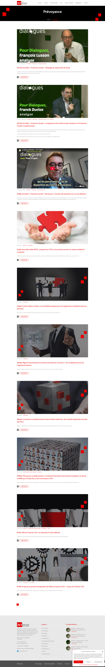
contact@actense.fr (23, 643)
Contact (86, 2)
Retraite (52, 119)
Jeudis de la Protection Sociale (29, 472)
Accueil (40, 2)
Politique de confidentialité (87, 664)
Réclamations (59, 663)
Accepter (78, 661)
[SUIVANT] (23, 604)
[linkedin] (18, 651)
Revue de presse (69, 2)
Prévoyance (34, 63)
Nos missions (45, 643)
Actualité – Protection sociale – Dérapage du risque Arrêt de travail (78, 629)
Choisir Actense (45, 638)
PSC (48, 119)
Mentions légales (95, 664)
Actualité (29, 63)
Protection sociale (42, 63)
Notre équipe (45, 630)
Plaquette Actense (46, 653)
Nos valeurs (44, 633)
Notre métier (45, 628)
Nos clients (44, 635)
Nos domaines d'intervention (48, 641)
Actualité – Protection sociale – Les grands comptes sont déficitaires (78, 635)
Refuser (88, 661)
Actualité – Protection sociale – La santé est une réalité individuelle (79, 641)
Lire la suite (24, 77)
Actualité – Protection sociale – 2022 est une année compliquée (79, 647)
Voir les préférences (98, 661)
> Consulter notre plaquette (23, 645)
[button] (102, 651)
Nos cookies (81, 664)
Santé (49, 528)
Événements (78, 2)
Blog (61, 2)
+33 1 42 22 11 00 (22, 641)
